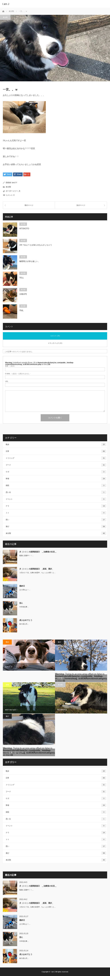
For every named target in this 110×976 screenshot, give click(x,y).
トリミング (55, 458)
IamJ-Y (14, 183)
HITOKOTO (24, 228)
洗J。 (21, 603)
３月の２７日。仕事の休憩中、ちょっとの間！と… (37, 572)
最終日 (22, 586)
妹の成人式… (24, 624)
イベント (55, 499)
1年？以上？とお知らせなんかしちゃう (35, 245)
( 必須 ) (10, 366)
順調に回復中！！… (26, 555)
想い (55, 520)
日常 (55, 451)
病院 (55, 485)
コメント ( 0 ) (55, 336)
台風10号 (23, 294)
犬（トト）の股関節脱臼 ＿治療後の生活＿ (38, 552)
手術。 (22, 310)
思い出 (55, 492)
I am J (5, 4)
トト (55, 513)
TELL (21, 278)
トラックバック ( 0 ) (55, 343)
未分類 (5, 17)
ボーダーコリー (12, 191)
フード (55, 465)
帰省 (55, 479)
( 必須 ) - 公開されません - (17, 373)
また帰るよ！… (24, 590)
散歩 (55, 444)
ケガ (55, 472)
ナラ (55, 506)
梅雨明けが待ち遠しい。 (29, 261)
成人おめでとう (25, 620)
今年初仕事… (24, 607)
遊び (55, 526)
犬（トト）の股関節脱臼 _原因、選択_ (36, 569)
